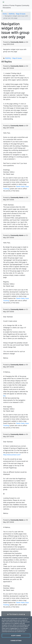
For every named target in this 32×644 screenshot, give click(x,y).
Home (5, 14)
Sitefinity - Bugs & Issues (17, 14)
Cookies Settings (15, 640)
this (4, 396)
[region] (16, 630)
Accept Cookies (16, 635)
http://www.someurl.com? (11, 455)
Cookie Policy (13, 628)
